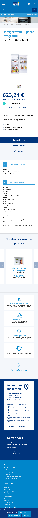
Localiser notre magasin (16, 426)
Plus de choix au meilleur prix (19, 304)
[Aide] (29, 4)
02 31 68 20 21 (19, 400)
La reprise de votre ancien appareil (19, 352)
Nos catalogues (8, 504)
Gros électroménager (9, 486)
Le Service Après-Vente (9, 473)
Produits (11, 24)
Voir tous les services (19, 370)
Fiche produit (16, 104)
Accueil (5, 24)
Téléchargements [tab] (19, 151)
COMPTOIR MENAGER (10, 15)
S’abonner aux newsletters (17, 452)
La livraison (7, 469)
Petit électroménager (9, 491)
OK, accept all (25, 512)
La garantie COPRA (19, 320)
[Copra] (16, 4)
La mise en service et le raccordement (13, 476)
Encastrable (19, 24)
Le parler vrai (7, 474)
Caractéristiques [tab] (19, 140)
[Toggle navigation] (3, 3)
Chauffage (7, 493)
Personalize (26, 515)
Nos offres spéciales (8, 502)
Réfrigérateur (27, 24)
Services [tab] (19, 157)
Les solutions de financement (11, 478)
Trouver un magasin (9, 499)
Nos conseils (7, 500)
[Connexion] (34, 4)
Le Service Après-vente (19, 336)
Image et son (7, 489)
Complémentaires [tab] (19, 145)
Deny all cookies (15, 515)
